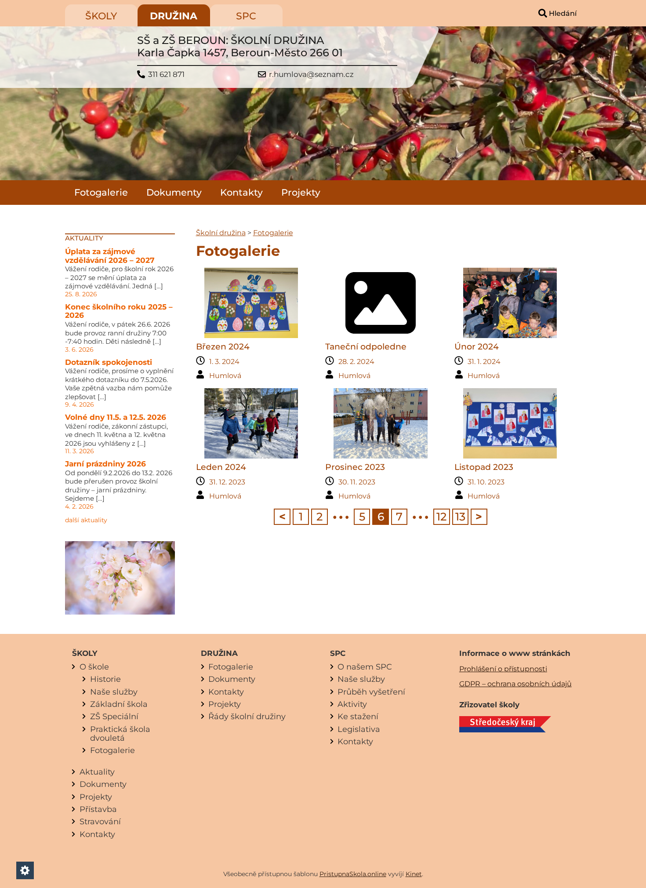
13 (460, 516)
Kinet (414, 874)
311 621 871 (166, 74)
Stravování (100, 821)
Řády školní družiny (247, 716)
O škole (94, 666)
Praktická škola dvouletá (120, 733)
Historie (105, 679)
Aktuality (97, 771)
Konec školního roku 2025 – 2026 (119, 311)
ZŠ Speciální (114, 716)
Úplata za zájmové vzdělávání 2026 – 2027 (110, 256)
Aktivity (352, 704)
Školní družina (221, 233)
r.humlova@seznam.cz (311, 74)
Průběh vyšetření (371, 691)
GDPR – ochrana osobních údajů (515, 684)
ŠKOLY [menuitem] (101, 16)
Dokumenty (174, 192)
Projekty (300, 192)
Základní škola (119, 704)
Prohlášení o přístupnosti (503, 669)
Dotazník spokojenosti (108, 362)
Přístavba (98, 809)
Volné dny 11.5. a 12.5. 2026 (115, 417)
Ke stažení (358, 716)
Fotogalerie (101, 192)
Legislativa (359, 729)
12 (441, 516)
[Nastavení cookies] (25, 870)
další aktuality (86, 520)
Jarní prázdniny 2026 (105, 463)
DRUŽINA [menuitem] (173, 16)
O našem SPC (365, 666)
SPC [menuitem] (246, 16)
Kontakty (241, 192)
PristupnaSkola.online (352, 874)
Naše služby (114, 691)
